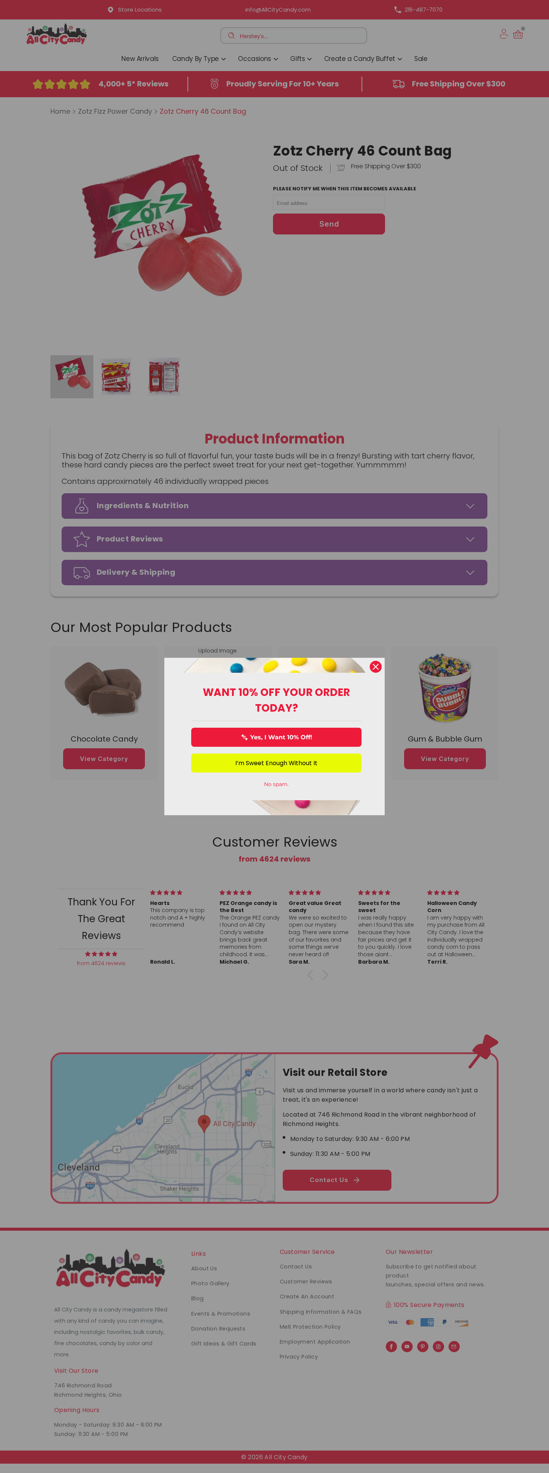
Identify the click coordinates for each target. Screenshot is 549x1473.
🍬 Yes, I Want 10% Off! (276, 737)
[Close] (376, 667)
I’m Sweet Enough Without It (276, 763)
